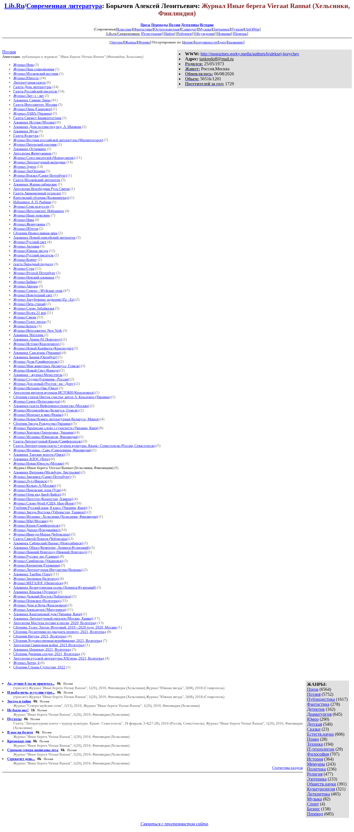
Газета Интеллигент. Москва (35, 104)
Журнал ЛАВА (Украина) (32, 113)
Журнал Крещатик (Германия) (36, 565)
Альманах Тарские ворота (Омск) (39, 454)
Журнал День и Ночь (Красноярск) (40, 605)
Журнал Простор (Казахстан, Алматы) (43, 499)
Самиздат (189, 29)
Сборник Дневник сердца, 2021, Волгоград (46, 654)
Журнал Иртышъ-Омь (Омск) (35, 388)
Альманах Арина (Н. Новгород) (37, 339)
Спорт (313, 804)
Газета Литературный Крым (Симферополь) (47, 441)
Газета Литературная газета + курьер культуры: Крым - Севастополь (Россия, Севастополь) (84, 446)
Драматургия (319, 714)
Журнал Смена (24, 317)
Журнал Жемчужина (29, 224)
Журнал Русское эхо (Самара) (36, 556)
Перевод (315, 814)
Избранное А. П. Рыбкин (32, 202)
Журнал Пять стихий (29, 304)
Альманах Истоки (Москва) (34, 122)
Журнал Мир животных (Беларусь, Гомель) (46, 366)
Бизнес (313, 809)
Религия (314, 774)
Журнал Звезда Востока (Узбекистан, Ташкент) (49, 512)
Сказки (314, 729)
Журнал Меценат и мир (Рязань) (38, 415)
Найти (169, 34)
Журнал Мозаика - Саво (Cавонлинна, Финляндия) (52, 450)
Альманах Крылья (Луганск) (35, 592)
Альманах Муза (25, 131)
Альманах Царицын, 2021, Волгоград (42, 649)
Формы (144, 42)
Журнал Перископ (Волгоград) (37, 601)
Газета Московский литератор (36, 180)
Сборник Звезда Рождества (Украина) (42, 423)
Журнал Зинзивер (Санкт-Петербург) (42, 477)
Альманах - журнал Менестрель (38, 375)
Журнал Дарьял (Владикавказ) (37, 530)
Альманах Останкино (29, 149)
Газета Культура (25, 135)
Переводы (159, 25)
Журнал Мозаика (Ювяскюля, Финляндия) (45, 437)
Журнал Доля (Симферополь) (36, 361)
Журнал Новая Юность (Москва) (38, 463)
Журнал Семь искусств (31, 206)
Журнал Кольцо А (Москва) (34, 485)
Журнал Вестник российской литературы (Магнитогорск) (58, 140)
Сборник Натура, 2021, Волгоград (40, 636)
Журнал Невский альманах (33, 277)
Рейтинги (184, 34)
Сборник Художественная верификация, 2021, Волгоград (57, 640)
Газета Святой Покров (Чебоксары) (40, 539)
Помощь (240, 34)
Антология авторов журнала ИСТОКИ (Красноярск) (53, 392)
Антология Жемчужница (32, 153)
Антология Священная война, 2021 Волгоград (49, 645)
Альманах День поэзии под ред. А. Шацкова (47, 127)
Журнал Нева (23, 65)
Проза (145, 25)
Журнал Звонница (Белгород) (36, 578)
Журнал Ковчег (25, 259)
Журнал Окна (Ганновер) (32, 109)
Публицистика (321, 699)
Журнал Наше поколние (31, 215)
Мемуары (316, 764)
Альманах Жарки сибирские (35, 184)
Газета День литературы (32, 87)
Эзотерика (317, 779)
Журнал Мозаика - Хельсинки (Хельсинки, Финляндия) (55, 516)
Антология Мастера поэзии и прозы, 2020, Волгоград (55, 623)
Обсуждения (204, 34)
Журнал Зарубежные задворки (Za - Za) (43, 299)
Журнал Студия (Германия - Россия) (41, 379)
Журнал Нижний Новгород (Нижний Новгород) (50, 552)
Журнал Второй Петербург (34, 273)
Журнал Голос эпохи (29, 322)
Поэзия (174, 25)
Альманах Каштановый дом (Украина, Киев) (47, 614)
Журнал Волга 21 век (29, 313)
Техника (315, 744)
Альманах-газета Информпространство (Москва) (51, 406)
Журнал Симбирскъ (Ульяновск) (38, 561)
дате (222, 42)
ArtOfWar (252, 29)
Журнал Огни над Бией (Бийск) (37, 494)
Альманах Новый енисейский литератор (44, 237)
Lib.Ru (14, 5)
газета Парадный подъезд (33, 264)
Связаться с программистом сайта (174, 823)
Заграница (222, 29)
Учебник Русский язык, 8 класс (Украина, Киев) (50, 508)
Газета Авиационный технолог (37, 193)
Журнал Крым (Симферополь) (36, 525)
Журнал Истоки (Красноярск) (36, 344)
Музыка (205, 29)
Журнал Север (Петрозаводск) (36, 401)
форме (188, 42)
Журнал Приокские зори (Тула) (37, 490)
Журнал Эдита (24, 166)
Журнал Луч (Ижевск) (30, 481)
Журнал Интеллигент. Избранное (38, 211)
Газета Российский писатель (35, 91)
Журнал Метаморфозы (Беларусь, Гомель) (46, 410)
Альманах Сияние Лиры (32, 100)
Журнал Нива (23, 220)
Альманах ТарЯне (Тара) (32, 574)
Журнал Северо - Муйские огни (38, 291)
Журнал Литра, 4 (26, 663)
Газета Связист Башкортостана (37, 118)
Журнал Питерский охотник (35, 144)
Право (313, 739)
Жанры (130, 42)
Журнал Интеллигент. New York (37, 330)
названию (235, 42)
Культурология (321, 789)
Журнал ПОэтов (25, 228)
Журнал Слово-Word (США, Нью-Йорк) (43, 503)
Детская (314, 724)
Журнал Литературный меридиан (39, 162)
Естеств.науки (320, 734)
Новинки (224, 34)
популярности (206, 42)
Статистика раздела (287, 768)
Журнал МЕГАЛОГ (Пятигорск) (38, 583)
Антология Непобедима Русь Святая (41, 189)
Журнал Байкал (25, 282)
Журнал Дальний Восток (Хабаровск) (42, 596)
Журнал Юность (26, 78)
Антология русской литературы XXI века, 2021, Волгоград (58, 658)
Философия (318, 754)
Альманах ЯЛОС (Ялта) (31, 459)
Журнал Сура (23, 268)
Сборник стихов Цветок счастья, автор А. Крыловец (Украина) (61, 397)
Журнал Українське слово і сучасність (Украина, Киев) (55, 428)
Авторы (117, 42)
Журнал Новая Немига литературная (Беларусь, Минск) (56, 419)
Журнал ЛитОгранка (29, 171)
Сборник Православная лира (35, 233)
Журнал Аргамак (26, 246)
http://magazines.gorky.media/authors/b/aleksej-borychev (250, 53)
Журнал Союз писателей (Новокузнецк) (44, 158)
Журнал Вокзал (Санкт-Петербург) (40, 175)
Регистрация (152, 34)
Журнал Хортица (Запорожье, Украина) (43, 432)
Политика (316, 769)
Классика (124, 29)
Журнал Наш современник (33, 69)
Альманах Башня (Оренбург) (35, 357)
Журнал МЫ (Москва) (30, 521)
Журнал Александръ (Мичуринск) (39, 609)
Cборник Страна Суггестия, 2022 (39, 667)
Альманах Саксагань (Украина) (37, 353)
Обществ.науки (321, 784)
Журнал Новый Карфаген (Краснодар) (43, 348)
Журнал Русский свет (29, 242)
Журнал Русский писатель (33, 255)
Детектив (316, 709)
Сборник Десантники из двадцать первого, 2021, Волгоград (59, 632)
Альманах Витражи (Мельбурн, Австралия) (46, 472)
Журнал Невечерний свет (33, 295)
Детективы (190, 25)
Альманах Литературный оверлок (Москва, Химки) (53, 618)
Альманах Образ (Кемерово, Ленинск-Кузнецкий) (51, 547)
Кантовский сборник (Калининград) (41, 197)
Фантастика (143, 29)
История (207, 25)
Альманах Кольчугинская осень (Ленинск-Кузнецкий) (54, 587)
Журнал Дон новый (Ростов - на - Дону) (44, 384)
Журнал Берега (25, 326)
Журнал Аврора (25, 286)
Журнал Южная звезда (30, 251)
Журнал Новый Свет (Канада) (36, 370)
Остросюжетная (166, 29)
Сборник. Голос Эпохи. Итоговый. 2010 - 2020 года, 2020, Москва (65, 627)
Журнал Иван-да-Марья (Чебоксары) (41, 534)
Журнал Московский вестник (35, 73)
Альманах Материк (28, 335)
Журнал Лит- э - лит (28, 96)
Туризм (237, 29)
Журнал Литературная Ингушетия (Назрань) (47, 570)
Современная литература (64, 5)
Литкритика (318, 794)
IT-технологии (320, 749)
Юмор (313, 719)
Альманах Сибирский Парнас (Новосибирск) (48, 543)
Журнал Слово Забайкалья (33, 308)
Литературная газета (29, 82)
